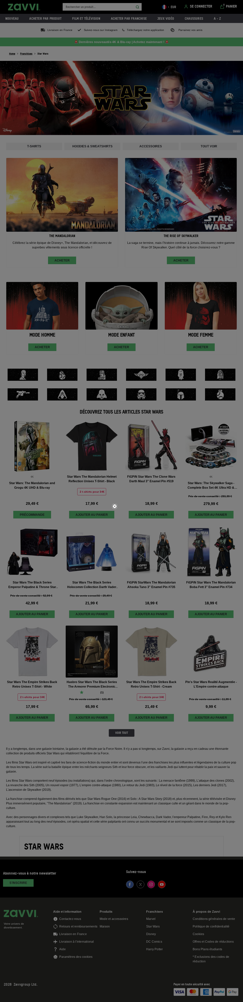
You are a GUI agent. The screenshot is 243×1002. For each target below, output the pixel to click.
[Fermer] (114, 506)
